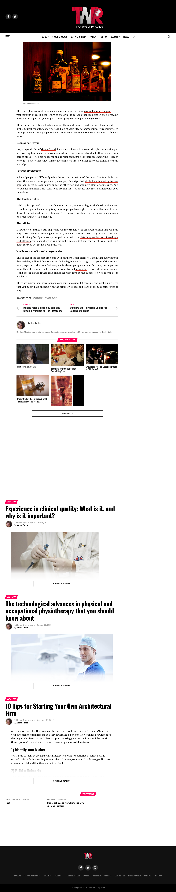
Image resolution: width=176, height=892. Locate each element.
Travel (126, 36)
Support (148, 875)
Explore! (17, 875)
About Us (48, 875)
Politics (103, 36)
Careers (86, 875)
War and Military (78, 36)
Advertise (59, 875)
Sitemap (158, 875)
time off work (48, 149)
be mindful (81, 269)
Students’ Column (59, 36)
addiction (38, 298)
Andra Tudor (34, 323)
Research (97, 875)
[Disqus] (67, 451)
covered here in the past (97, 111)
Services (108, 875)
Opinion (93, 36)
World (44, 36)
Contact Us (120, 875)
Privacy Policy (134, 875)
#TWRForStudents (32, 875)
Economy (115, 36)
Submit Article (73, 875)
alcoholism (51, 298)
